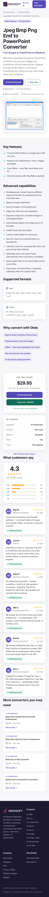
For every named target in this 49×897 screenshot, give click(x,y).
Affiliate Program (10, 873)
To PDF (30, 814)
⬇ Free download (13, 82)
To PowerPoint (23, 12)
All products (31, 862)
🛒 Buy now (32, 82)
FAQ (5, 866)
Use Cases (7, 858)
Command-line (33, 842)
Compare (7, 862)
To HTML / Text (33, 838)
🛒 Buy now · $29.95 (25, 402)
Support (6, 877)
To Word (30, 826)
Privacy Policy (9, 870)
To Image (30, 834)
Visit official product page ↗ (24, 454)
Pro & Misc (31, 845)
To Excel (30, 830)
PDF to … (30, 818)
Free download (38, 4)
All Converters (9, 12)
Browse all (26, 4)
